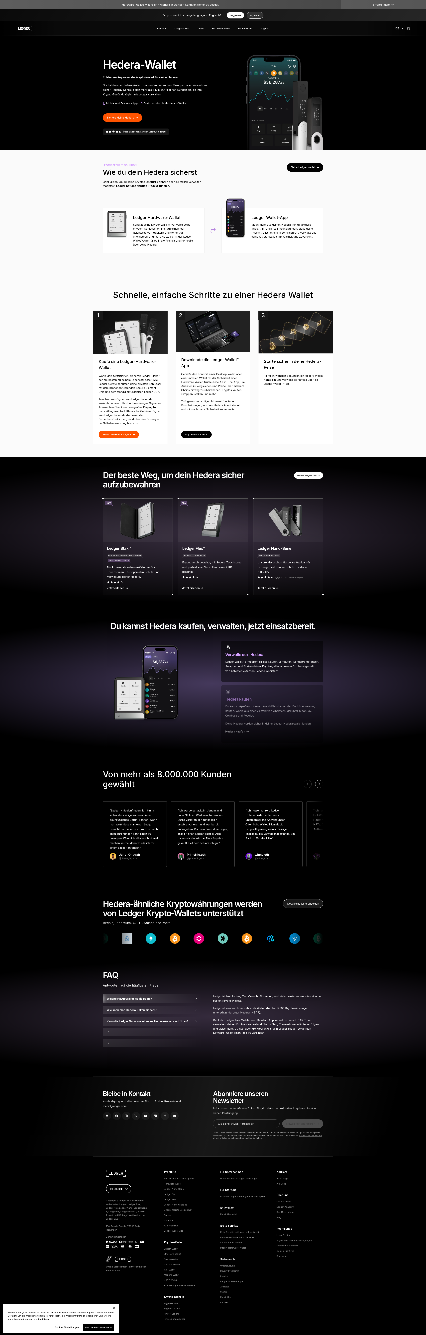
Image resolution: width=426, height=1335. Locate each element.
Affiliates (224, 1286)
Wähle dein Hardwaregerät (117, 434)
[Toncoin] (209, 938)
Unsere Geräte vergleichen (178, 1209)
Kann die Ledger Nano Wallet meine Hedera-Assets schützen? (148, 1021)
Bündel (167, 1215)
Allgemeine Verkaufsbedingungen (294, 1240)
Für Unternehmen (221, 28)
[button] (319, 784)
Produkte (162, 28)
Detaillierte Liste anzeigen (303, 903)
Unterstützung (227, 1265)
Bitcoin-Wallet (171, 1248)
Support (264, 28)
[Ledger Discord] (174, 1116)
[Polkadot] (113, 938)
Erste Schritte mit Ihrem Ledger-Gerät (239, 1232)
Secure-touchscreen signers (179, 1178)
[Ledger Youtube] (145, 1116)
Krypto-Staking (171, 1313)
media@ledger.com (114, 1106)
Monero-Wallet (171, 1274)
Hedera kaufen (235, 731)
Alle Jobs (281, 1183)
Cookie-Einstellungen (67, 1327)
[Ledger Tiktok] (165, 1116)
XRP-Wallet (169, 1269)
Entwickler (225, 1297)
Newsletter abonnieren (300, 1123)
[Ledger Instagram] (126, 1116)
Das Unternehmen (286, 1212)
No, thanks (255, 15)
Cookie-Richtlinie (285, 1251)
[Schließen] (113, 1308)
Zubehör (168, 1220)
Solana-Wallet (171, 1259)
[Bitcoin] (305, 938)
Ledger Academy (285, 1206)
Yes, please (235, 15)
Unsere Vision (284, 1201)
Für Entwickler (245, 28)
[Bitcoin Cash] (233, 938)
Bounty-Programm (229, 1270)
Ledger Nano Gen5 (174, 1189)
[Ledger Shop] (408, 28)
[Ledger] (24, 28)
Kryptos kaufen (172, 1308)
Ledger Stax (170, 1194)
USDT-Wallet (170, 1280)
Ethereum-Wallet (172, 1254)
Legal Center (283, 1235)
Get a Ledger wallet (303, 167)
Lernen (200, 28)
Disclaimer (282, 1256)
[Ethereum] (281, 938)
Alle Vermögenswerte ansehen (180, 1285)
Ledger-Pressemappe (231, 1281)
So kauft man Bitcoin (231, 1242)
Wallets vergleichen (307, 475)
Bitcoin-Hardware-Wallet (233, 1247)
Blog (279, 1217)
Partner (224, 1302)
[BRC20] (161, 938)
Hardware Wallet (172, 1183)
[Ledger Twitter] (136, 1116)
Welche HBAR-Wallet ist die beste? (129, 998)
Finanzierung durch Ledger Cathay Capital (242, 1196)
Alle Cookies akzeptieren (98, 1327)
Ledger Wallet (182, 28)
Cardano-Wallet (172, 1264)
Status (223, 1291)
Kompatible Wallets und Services (237, 1237)
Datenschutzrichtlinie (288, 1245)
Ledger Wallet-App (174, 1230)
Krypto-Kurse (171, 1303)
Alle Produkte (171, 1225)
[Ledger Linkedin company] (155, 1116)
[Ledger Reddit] (107, 1116)
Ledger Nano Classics (175, 1204)
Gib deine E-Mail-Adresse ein (236, 1123)
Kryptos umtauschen (175, 1319)
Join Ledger (283, 1178)
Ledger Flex (170, 1199)
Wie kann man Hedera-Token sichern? (132, 1010)
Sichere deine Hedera (120, 117)
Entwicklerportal (228, 1214)
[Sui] (257, 938)
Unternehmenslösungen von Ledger (239, 1178)
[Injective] (185, 938)
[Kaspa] (137, 938)
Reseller (224, 1276)
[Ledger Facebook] (116, 1116)
